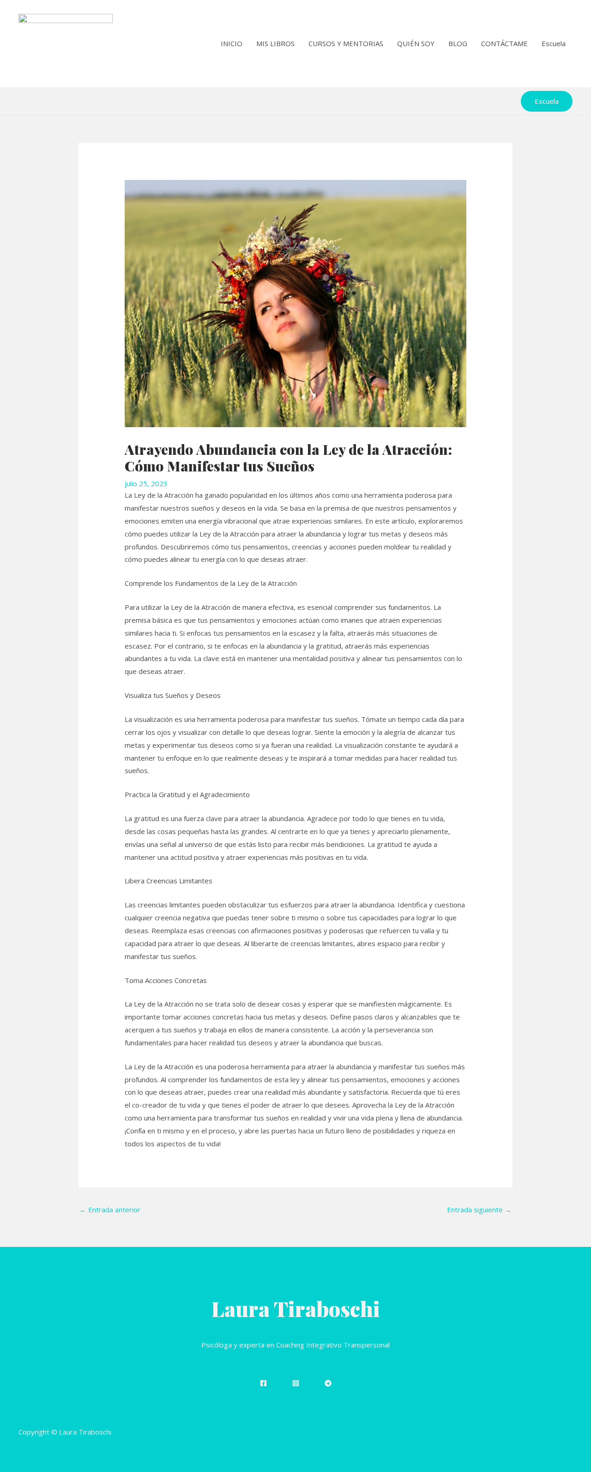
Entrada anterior (109, 1209)
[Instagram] (295, 1383)
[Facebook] (263, 1383)
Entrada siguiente (479, 1209)
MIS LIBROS (275, 43)
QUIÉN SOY (415, 43)
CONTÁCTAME (504, 43)
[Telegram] (328, 1383)
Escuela (554, 43)
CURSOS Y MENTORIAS (345, 43)
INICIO (231, 43)
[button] (547, 101)
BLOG (457, 43)
